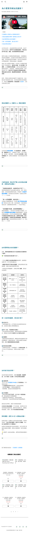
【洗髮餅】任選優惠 (17, 447)
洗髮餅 (22, 81)
